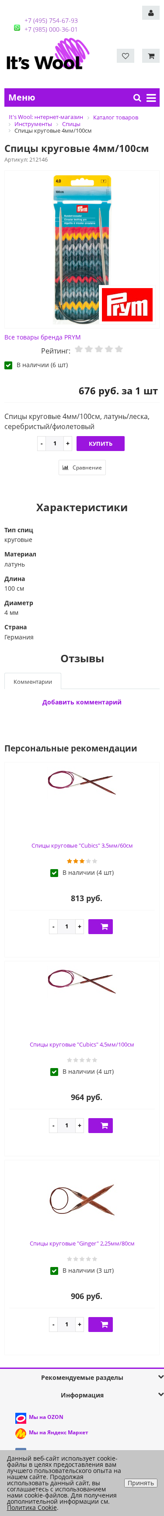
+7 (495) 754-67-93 (51, 20)
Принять (141, 1483)
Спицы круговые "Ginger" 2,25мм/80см (82, 1243)
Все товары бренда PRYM (42, 337)
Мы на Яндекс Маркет (58, 1432)
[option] (82, 250)
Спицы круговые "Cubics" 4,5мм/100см (82, 1044)
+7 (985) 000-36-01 (51, 29)
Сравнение (86, 467)
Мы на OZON (46, 1417)
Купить (100, 444)
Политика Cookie (32, 1507)
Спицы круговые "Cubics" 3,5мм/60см (82, 845)
